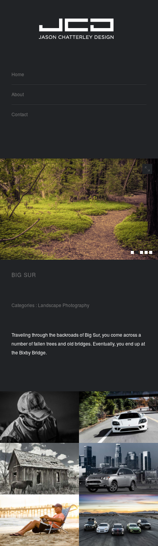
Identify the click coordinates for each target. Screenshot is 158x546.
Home (18, 74)
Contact (20, 114)
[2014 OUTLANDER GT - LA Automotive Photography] (118, 468)
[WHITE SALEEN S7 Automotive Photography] (118, 417)
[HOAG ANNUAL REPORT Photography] (39, 520)
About (18, 94)
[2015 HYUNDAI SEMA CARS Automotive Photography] (118, 520)
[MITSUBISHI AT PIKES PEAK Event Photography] (39, 417)
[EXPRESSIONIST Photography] (39, 468)
